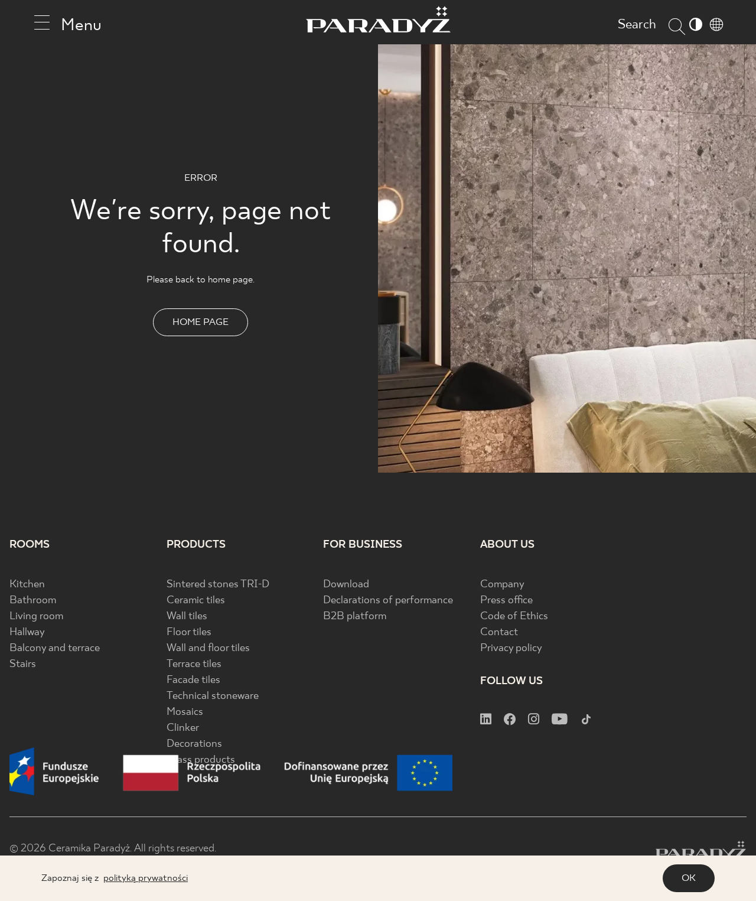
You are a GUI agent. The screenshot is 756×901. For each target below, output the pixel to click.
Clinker (183, 728)
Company (502, 584)
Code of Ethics (514, 616)
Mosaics (185, 712)
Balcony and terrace (54, 648)
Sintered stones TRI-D (218, 584)
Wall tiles (187, 616)
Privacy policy (511, 648)
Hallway (27, 632)
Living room (36, 616)
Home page (200, 322)
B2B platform (354, 616)
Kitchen (27, 584)
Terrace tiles (194, 664)
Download (346, 584)
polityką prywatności (145, 878)
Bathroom (32, 600)
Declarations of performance (388, 600)
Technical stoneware (213, 696)
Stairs (22, 664)
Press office (506, 600)
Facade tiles (193, 680)
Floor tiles (189, 632)
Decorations (194, 744)
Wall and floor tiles (208, 648)
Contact (499, 632)
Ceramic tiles (196, 600)
